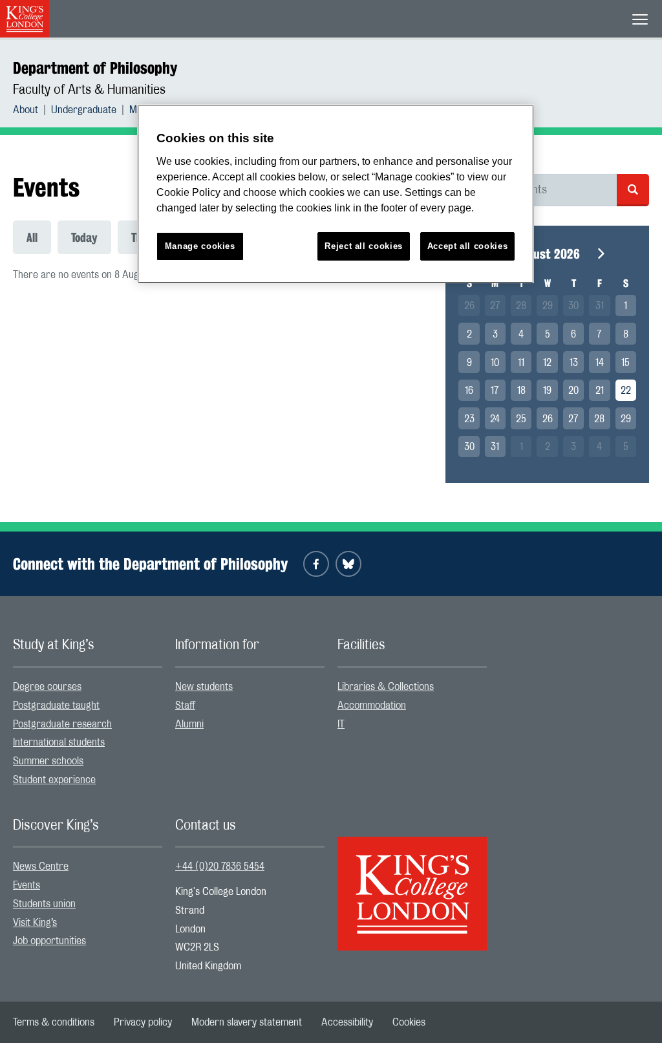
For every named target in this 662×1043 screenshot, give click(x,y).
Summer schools (48, 761)
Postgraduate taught (56, 705)
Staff (185, 705)
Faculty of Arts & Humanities (89, 89)
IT (341, 724)
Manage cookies (200, 246)
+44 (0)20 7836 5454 (219, 866)
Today (84, 237)
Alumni (189, 724)
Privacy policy (143, 1022)
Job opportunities (49, 941)
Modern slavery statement (246, 1022)
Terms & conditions (53, 1022)
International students (59, 742)
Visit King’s (35, 923)
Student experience (54, 780)
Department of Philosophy (95, 68)
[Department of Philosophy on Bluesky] (348, 564)
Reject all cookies (364, 246)
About (25, 110)
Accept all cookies (467, 246)
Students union (44, 904)
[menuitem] (32, 110)
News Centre (41, 866)
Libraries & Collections (385, 687)
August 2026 (547, 253)
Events (26, 885)
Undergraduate (83, 110)
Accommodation (371, 705)
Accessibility (347, 1022)
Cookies (408, 1022)
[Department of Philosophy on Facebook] (316, 564)
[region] (335, 193)
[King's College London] (412, 882)
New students (204, 687)
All (32, 237)
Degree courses (47, 687)
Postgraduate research (62, 724)
